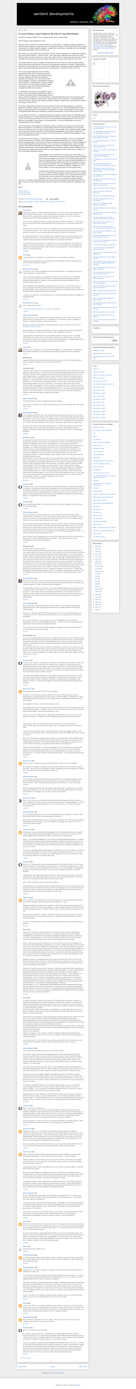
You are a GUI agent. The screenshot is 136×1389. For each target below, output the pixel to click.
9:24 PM (25, 434)
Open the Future (97, 515)
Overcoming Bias (98, 518)
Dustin (25, 255)
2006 (96, 599)
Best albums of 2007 (99, 414)
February (97, 589)
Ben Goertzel (97, 439)
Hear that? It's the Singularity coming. (104, 196)
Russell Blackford (28, 412)
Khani (24, 1246)
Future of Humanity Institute (101, 463)
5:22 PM (25, 808)
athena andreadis (28, 201)
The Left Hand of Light (24, 194)
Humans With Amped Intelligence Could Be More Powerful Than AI (104, 236)
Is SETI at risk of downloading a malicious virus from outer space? (105, 241)
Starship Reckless (23, 191)
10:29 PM (25, 480)
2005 (96, 602)
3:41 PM (25, 1242)
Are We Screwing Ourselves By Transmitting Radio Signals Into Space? (104, 164)
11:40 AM (25, 299)
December (98, 564)
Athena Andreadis (28, 315)
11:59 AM (25, 1125)
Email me (96, 369)
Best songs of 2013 (98, 390)
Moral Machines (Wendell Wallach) (103, 503)
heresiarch (26, 484)
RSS (94, 118)
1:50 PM (25, 311)
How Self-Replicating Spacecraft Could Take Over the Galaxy (104, 476)
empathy (36, 201)
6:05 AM (25, 508)
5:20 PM (25, 354)
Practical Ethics (97, 524)
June (96, 579)
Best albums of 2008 (99, 411)
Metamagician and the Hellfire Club (103, 497)
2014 (96, 549)
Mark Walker (26, 437)
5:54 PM (25, 1263)
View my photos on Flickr (100, 381)
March (97, 586)
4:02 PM (25, 1251)
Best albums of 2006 (99, 417)
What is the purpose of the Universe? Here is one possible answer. (105, 282)
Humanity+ (96, 480)
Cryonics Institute (98, 451)
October (97, 569)
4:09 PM (25, 773)
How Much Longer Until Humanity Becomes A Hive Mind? (102, 204)
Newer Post (22, 1366)
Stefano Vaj (26, 897)
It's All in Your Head (24, 192)
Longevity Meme (98, 491)
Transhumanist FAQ (99, 536)
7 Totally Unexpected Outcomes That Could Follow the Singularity (104, 155)
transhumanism (60, 201)
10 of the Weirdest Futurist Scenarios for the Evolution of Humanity (104, 136)
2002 (96, 610)
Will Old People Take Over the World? (104, 312)
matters (59, 891)
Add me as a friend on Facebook (102, 375)
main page (101, 350)
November (98, 566)
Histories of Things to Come (101, 473)
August (97, 574)
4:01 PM (25, 343)
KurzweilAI (96, 488)
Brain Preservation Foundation (102, 442)
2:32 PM (25, 1189)
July (96, 576)
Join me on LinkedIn (99, 378)
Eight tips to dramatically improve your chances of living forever (104, 184)
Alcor (94, 433)
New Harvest (96, 506)
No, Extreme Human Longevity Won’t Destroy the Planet (103, 248)
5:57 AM (25, 1354)
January (97, 591)
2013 (96, 551)
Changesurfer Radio (98, 448)
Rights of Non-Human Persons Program (104, 527)
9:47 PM (25, 631)
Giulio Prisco (27, 689)
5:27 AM (25, 926)
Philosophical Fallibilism (100, 521)
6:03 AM (25, 498)
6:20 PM (25, 542)
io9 (95, 43)
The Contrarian (97, 533)
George (25, 210)
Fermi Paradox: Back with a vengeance (104, 188)
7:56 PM (25, 599)
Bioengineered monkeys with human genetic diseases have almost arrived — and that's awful (104, 170)
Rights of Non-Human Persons (106, 48)
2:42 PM (25, 395)
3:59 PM (25, 757)
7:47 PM (25, 574)
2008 (96, 594)
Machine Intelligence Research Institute (104, 494)
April (96, 584)
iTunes (103, 353)
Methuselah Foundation (100, 500)
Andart (95, 436)
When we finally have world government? (105, 290)
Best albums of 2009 (99, 408)
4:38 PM (25, 656)
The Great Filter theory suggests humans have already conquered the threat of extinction (105, 263)
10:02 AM (25, 265)
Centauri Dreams (98, 445)
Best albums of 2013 (99, 387)
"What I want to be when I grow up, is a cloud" (36, 309)
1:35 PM (25, 1148)
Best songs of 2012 (98, 396)
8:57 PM (25, 1299)
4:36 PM (25, 794)
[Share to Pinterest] (58, 199)
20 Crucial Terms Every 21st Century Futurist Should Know (103, 146)
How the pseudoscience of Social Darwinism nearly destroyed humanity (104, 218)
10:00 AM (25, 251)
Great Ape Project (98, 467)
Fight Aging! (96, 457)
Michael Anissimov (29, 269)
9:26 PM (25, 1313)
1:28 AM (25, 858)
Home (53, 1366)
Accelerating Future (98, 427)
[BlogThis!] (52, 199)
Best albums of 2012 (99, 393)
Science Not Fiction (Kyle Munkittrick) (104, 530)
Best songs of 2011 (98, 402)
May (96, 581)
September (98, 571)
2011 (96, 556)
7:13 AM (25, 994)
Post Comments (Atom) (56, 1373)
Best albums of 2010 (99, 405)
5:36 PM (25, 409)
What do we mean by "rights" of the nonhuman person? (103, 277)
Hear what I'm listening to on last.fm (103, 384)
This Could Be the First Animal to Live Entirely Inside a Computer (104, 273)
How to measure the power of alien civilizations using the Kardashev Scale (104, 227)
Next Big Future (97, 509)
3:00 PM (25, 1218)
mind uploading (51, 201)
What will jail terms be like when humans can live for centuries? (104, 286)
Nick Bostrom (97, 512)
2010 (96, 559)
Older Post (83, 1366)
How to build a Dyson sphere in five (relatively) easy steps (103, 222)
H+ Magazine (97, 470)
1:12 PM (25, 364)
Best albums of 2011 (99, 399)
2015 (96, 546)
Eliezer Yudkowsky (98, 454)
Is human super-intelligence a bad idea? (104, 244)
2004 (96, 604)
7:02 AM (25, 685)
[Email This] (50, 199)
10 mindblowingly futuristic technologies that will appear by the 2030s (104, 132)
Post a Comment (26, 1358)
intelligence (42, 201)
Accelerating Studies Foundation (102, 430)
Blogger (78, 1385)
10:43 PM (25, 1324)
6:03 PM (25, 826)
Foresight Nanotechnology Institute (103, 460)
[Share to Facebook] (56, 199)
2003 (96, 607)
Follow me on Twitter (99, 372)
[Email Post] (46, 199)
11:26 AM (25, 1102)
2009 (96, 561)
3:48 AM (25, 894)
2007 (96, 597)
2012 (96, 554)
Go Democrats (27, 798)
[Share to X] (54, 199)
